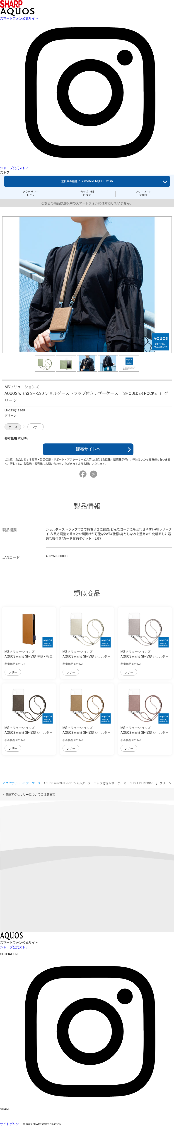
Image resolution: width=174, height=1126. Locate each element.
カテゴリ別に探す (87, 193)
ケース (12, 427)
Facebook (83, 474)
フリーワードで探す (143, 193)
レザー (35, 427)
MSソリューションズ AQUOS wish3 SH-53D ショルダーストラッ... (87, 656)
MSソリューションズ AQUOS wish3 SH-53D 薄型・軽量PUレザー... (29, 656)
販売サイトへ (88, 449)
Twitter (94, 474)
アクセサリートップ (30, 193)
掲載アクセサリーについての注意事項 (30, 794)
